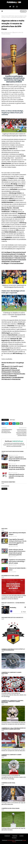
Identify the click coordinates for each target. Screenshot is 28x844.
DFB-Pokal (11, 16)
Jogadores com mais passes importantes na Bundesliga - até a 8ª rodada (17, 561)
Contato (21, 836)
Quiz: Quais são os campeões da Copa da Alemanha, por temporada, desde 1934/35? (17, 467)
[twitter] (10, 6)
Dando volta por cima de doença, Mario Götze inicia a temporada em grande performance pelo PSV (17, 552)
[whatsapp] (17, 6)
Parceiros (14, 837)
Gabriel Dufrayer (8, 32)
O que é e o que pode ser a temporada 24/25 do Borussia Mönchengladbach (17, 458)
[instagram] (14, 6)
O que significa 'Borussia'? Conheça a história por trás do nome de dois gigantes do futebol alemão (17, 542)
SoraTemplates (11, 840)
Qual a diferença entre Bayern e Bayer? (17, 533)
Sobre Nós (14, 836)
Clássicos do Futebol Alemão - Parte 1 (17, 569)
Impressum (7, 836)
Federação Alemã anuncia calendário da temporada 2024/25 (16, 476)
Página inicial (5, 16)
